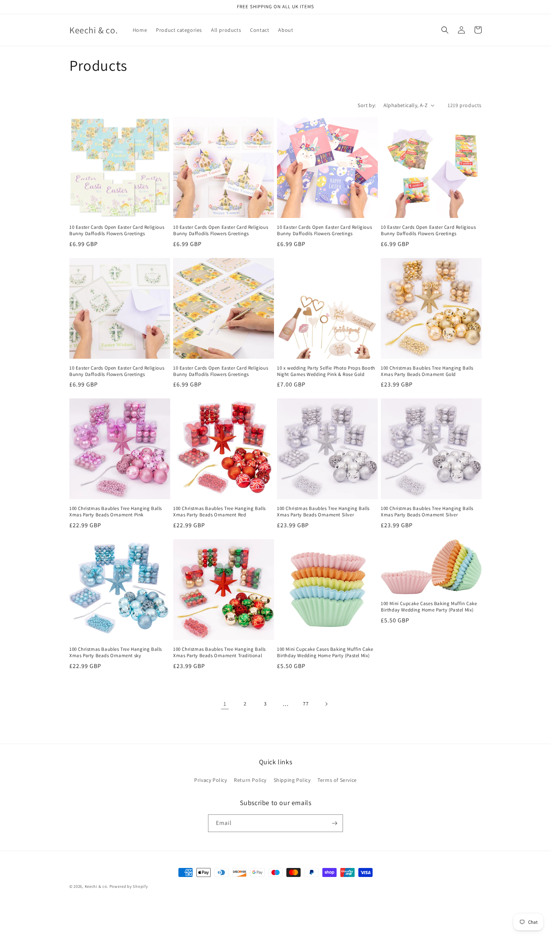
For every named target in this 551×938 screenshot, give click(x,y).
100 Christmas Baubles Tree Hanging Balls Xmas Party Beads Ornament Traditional (219, 652)
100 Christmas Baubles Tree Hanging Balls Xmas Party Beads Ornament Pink (115, 512)
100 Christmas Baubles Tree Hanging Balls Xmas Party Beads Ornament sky (115, 652)
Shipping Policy (292, 780)
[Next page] (326, 704)
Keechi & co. (96, 886)
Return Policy (250, 780)
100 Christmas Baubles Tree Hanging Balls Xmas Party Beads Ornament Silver (323, 512)
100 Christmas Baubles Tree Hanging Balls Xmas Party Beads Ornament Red (219, 512)
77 (305, 703)
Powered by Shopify (128, 886)
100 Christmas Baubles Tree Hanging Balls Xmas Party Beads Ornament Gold (427, 371)
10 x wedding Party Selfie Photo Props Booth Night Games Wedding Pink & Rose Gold (326, 371)
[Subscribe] (334, 823)
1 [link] (224, 704)
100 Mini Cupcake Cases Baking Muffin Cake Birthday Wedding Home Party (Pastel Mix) (325, 652)
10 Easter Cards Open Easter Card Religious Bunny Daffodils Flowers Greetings (116, 230)
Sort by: (367, 105)
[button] (445, 30)
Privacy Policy (210, 780)
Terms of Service (337, 780)
